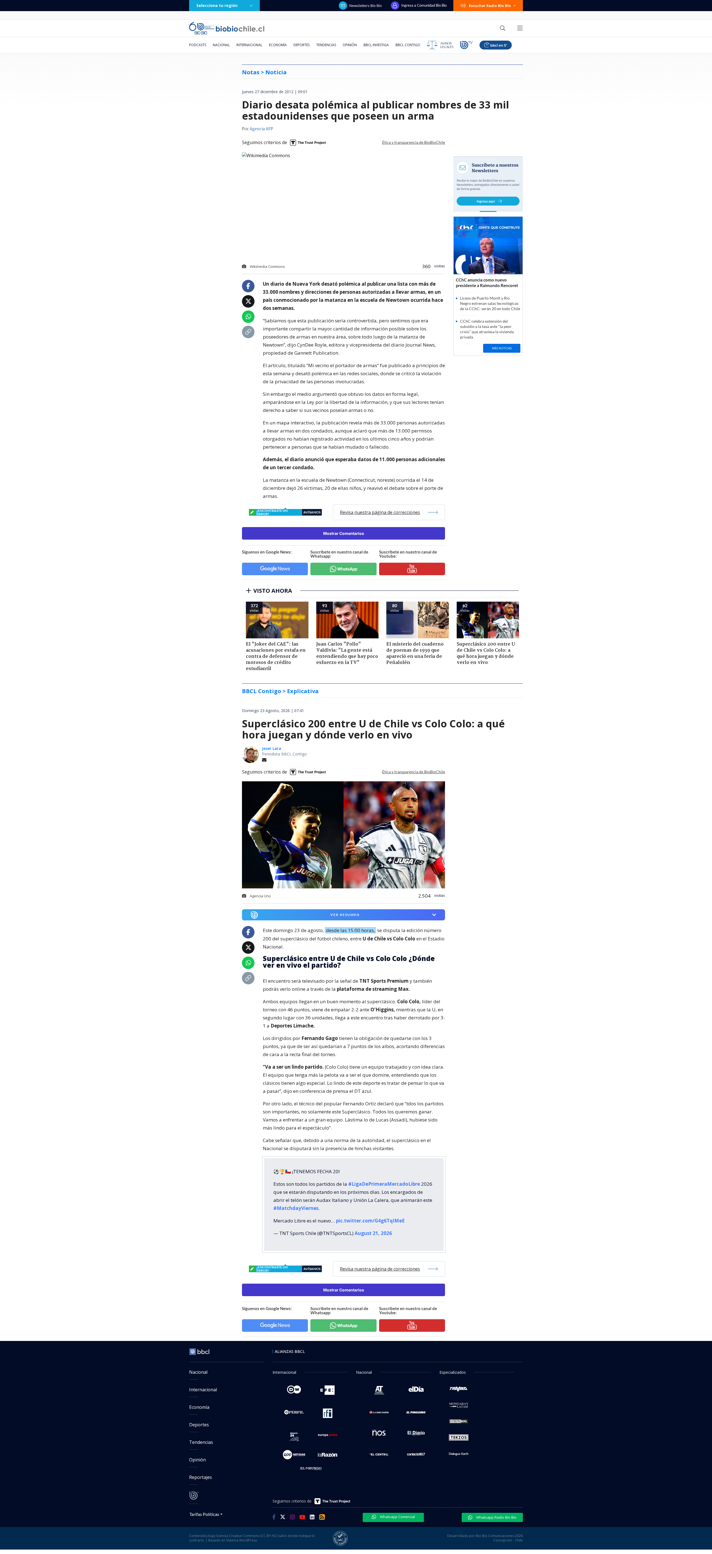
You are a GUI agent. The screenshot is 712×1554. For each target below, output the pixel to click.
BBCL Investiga (376, 45)
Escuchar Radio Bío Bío (490, 5)
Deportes (301, 45)
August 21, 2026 (373, 1233)
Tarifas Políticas (204, 1514)
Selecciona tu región (217, 5)
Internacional (249, 45)
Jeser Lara (271, 748)
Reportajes (200, 1477)
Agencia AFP (261, 129)
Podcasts (197, 45)
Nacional (221, 45)
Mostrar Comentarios (343, 533)
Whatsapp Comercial (397, 1516)
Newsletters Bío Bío (365, 5)
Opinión (350, 45)
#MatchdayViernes (295, 1208)
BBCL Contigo (407, 45)
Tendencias (326, 45)
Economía (278, 45)
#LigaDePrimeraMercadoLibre (384, 1184)
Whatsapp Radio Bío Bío (495, 1517)
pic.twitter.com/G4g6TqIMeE (370, 1220)
